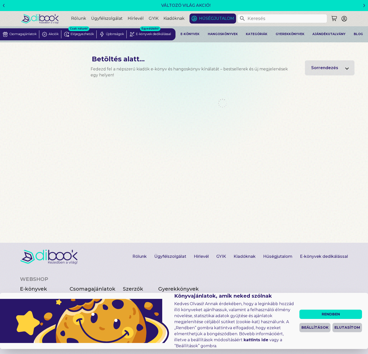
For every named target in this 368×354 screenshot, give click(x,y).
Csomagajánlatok (92, 289)
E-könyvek (190, 34)
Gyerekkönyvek (290, 34)
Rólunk (78, 18)
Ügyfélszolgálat (107, 18)
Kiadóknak (174, 18)
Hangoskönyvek (223, 34)
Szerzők (133, 289)
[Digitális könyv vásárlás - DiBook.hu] (46, 19)
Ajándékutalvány (328, 34)
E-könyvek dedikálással (324, 256)
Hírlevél (136, 18)
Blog (358, 34)
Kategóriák (256, 34)
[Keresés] (242, 18)
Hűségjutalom (216, 18)
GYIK (153, 18)
